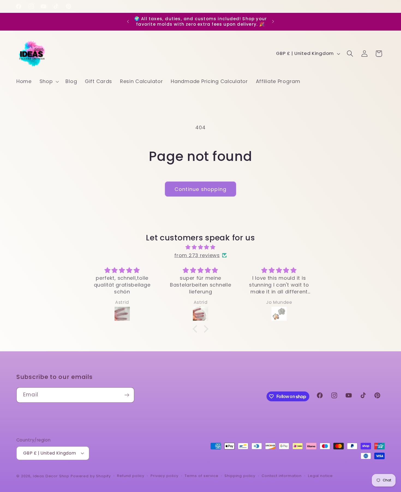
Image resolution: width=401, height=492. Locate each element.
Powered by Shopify (91, 476)
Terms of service (201, 475)
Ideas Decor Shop (51, 476)
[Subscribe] (126, 395)
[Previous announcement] (128, 21)
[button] (48, 82)
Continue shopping (200, 189)
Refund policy (130, 475)
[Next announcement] (273, 21)
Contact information (282, 475)
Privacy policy (164, 475)
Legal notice (320, 475)
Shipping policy (240, 475)
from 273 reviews (197, 255)
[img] (200, 247)
